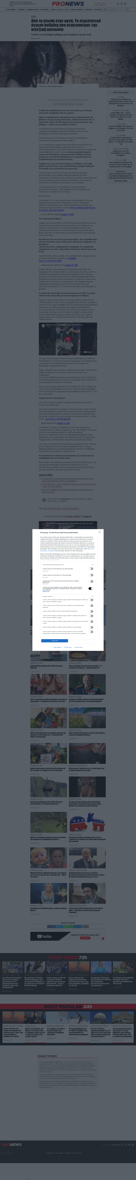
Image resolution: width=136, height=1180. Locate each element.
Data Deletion (58, 647)
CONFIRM (54, 641)
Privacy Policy (78, 647)
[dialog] (68, 590)
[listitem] (68, 565)
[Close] (100, 533)
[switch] (91, 568)
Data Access (68, 647)
